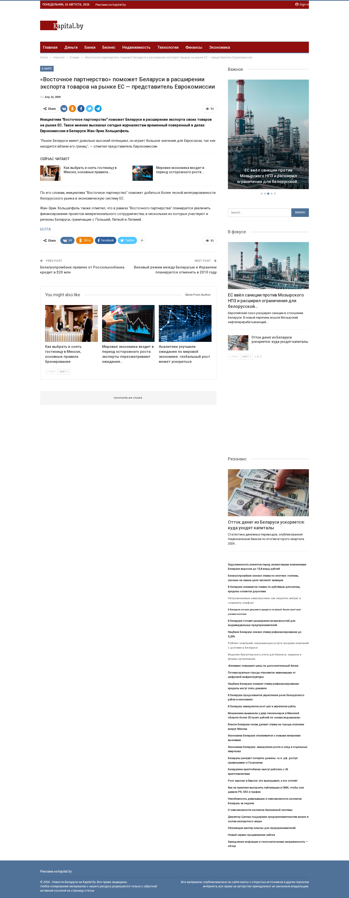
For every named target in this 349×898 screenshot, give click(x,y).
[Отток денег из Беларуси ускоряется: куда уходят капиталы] (238, 342)
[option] (268, 135)
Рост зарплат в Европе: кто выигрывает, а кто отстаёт (262, 780)
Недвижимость (136, 47)
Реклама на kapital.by (110, 4)
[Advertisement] (222, 24)
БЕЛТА (45, 229)
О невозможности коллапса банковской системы (260, 810)
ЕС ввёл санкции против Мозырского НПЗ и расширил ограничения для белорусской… (266, 300)
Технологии (168, 47)
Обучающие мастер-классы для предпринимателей (262, 828)
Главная (50, 47)
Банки (90, 47)
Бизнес (108, 47)
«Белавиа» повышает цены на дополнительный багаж (263, 665)
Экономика (219, 47)
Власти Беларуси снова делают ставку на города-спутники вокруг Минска (268, 176)
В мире (47, 68)
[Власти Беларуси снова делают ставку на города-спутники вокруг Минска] (268, 134)
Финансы (193, 47)
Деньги (71, 47)
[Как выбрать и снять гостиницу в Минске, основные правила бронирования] (50, 173)
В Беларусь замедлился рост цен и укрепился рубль (262, 706)
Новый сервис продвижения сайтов (251, 834)
